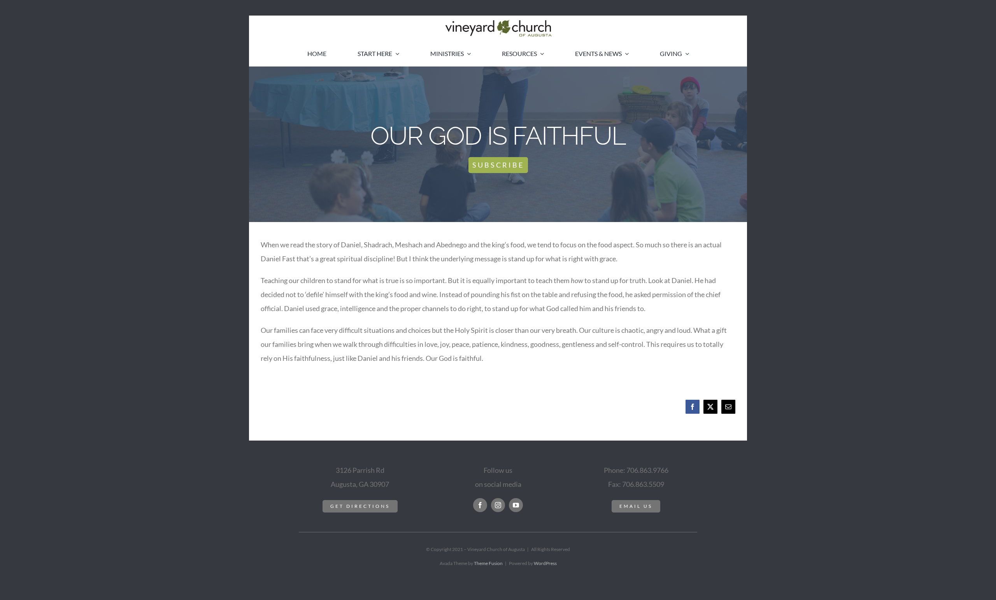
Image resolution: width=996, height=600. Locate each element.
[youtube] (516, 505)
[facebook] (480, 505)
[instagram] (498, 505)
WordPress (545, 563)
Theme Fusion (488, 563)
